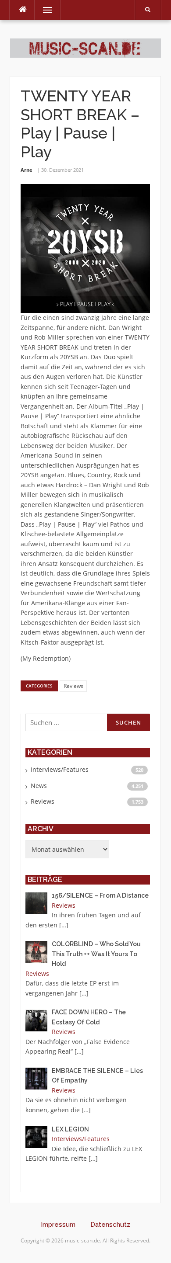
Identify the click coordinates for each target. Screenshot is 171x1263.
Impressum (58, 1224)
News (39, 785)
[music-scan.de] (85, 47)
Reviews (73, 686)
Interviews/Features (60, 769)
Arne (26, 170)
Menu (43, 10)
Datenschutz (110, 1224)
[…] (63, 925)
